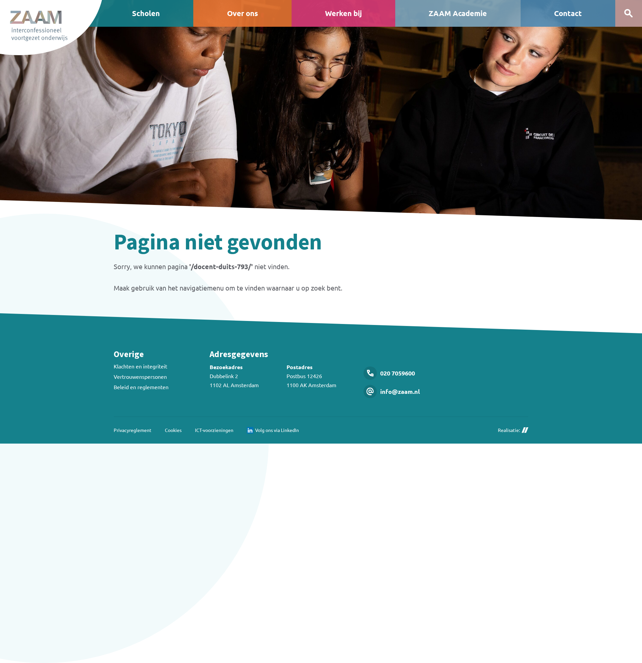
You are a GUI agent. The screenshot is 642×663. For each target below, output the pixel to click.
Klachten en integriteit (140, 366)
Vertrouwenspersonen (140, 376)
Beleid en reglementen (141, 386)
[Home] (51, 27)
